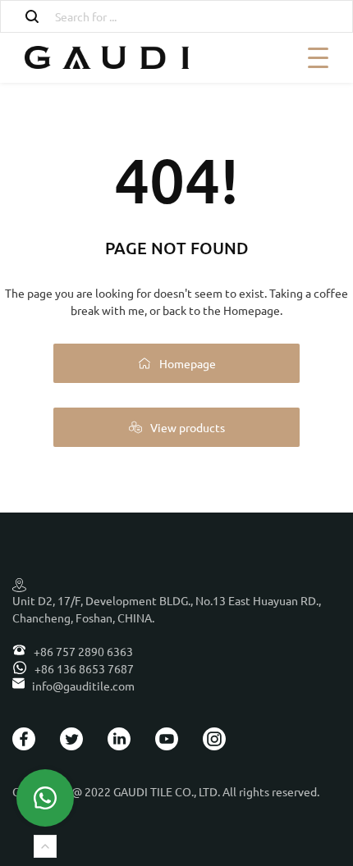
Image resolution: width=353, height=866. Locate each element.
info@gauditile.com (83, 685)
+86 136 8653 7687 (83, 668)
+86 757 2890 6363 (82, 651)
